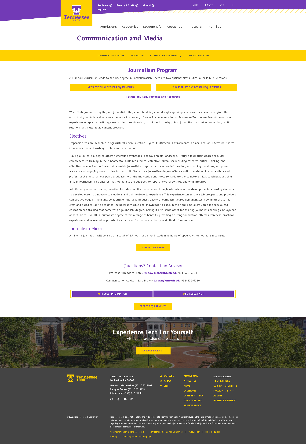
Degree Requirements (153, 306)
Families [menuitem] (215, 26)
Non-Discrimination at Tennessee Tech (127, 431)
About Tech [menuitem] (175, 26)
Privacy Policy (194, 431)
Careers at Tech (193, 395)
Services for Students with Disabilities (166, 431)
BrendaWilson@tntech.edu (160, 273)
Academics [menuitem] (130, 26)
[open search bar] (232, 5)
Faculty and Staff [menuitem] (199, 55)
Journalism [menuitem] (137, 55)
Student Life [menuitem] (152, 26)
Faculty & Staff (126, 5)
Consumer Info (193, 400)
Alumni (146, 5)
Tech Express (221, 380)
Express (102, 9)
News (187, 385)
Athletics (190, 380)
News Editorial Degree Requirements (110, 87)
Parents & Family (224, 400)
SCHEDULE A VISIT (194, 293)
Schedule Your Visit (153, 350)
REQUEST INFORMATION (113, 293)
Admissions (191, 376)
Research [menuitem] (196, 26)
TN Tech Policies (212, 431)
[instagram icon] (112, 400)
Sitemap (113, 436)
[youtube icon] (125, 400)
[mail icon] (131, 400)
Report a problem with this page (137, 436)
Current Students (225, 385)
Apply (195, 5)
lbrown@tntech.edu (167, 280)
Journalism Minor (153, 247)
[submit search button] (288, 5)
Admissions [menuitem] (108, 26)
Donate (209, 5)
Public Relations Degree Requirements (197, 87)
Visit (222, 5)
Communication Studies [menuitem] (110, 55)
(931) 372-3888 (126, 393)
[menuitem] (166, 55)
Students (103, 5)
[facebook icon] (118, 400)
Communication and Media (120, 38)
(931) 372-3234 (127, 389)
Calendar (190, 390)
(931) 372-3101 (131, 385)
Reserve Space (192, 405)
